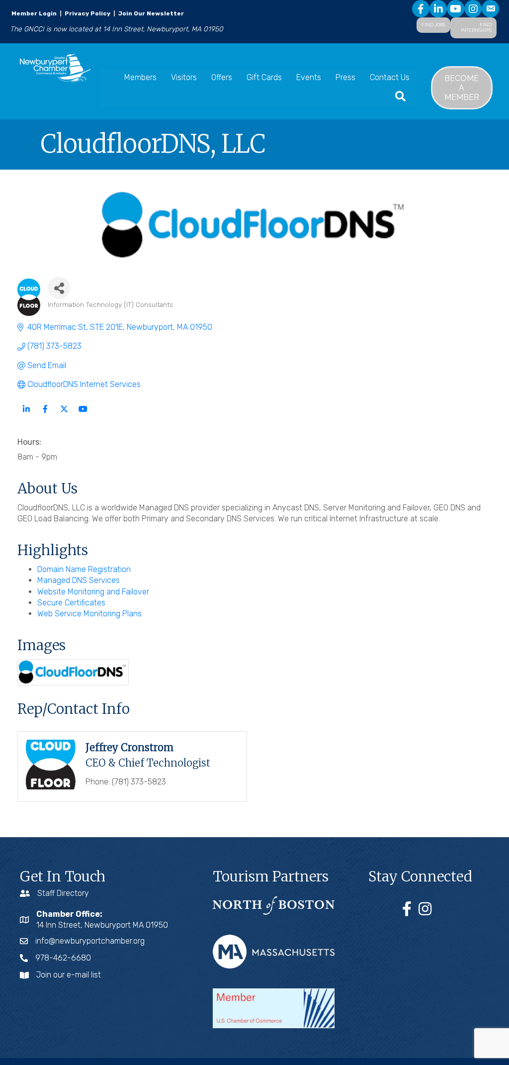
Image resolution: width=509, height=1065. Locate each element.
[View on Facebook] (45, 415)
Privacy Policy (87, 13)
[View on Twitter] (64, 415)
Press (345, 77)
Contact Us (390, 77)
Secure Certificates (71, 602)
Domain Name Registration (84, 569)
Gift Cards (264, 77)
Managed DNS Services (78, 580)
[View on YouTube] (82, 415)
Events (308, 77)
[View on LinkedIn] (26, 415)
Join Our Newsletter (150, 13)
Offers (221, 77)
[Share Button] (59, 288)
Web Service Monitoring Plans (89, 613)
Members (140, 77)
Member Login (34, 13)
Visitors (184, 77)
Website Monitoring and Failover (93, 591)
